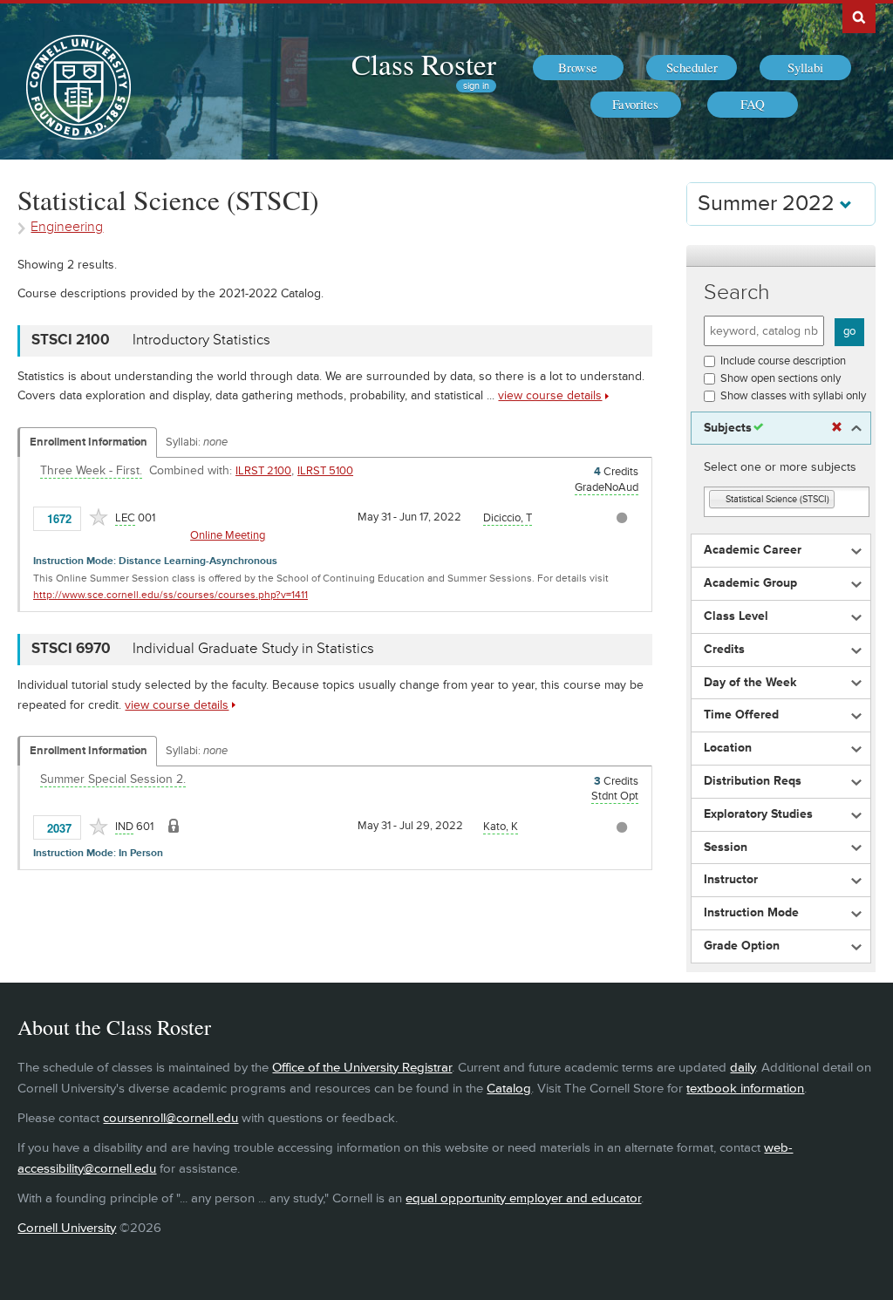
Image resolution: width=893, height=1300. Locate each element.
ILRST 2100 (263, 471)
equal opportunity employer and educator (523, 1198)
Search (737, 292)
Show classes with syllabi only (793, 396)
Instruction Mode (751, 913)
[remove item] (717, 500)
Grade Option (742, 946)
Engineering (67, 227)
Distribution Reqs (752, 781)
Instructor (731, 880)
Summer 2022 (769, 203)
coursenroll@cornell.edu (170, 1118)
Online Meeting (227, 535)
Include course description (783, 361)
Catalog (509, 1088)
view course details (550, 395)
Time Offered (741, 715)
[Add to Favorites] (98, 517)
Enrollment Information (88, 442)
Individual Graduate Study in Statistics (253, 648)
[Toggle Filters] (780, 256)
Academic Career (752, 550)
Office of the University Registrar (362, 1067)
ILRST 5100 (325, 471)
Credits (724, 650)
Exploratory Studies (758, 814)
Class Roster (423, 63)
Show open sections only (780, 378)
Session (725, 847)
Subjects (728, 428)
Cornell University (66, 1228)
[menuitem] (578, 68)
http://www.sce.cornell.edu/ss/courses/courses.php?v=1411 (170, 595)
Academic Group (750, 583)
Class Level (736, 616)
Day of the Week (750, 683)
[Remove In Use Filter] (836, 427)
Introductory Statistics (201, 340)
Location (728, 748)
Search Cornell (859, 16)
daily (742, 1067)
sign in (476, 86)
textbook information (745, 1088)
